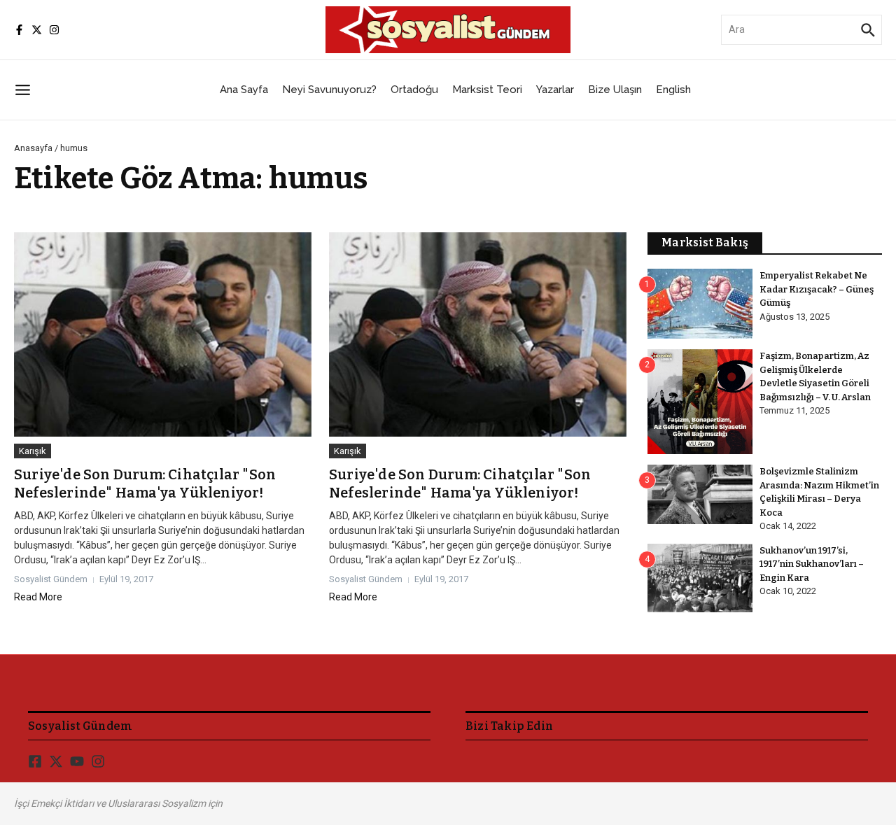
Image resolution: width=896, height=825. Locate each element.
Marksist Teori (487, 89)
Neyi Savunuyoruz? (329, 89)
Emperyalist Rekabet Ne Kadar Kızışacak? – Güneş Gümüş (817, 289)
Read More (38, 596)
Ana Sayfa (244, 89)
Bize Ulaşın (615, 89)
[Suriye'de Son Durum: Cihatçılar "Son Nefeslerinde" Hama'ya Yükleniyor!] (163, 334)
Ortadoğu (414, 89)
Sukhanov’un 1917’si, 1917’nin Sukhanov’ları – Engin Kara (812, 564)
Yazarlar (555, 89)
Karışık (32, 451)
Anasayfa (33, 148)
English (673, 89)
